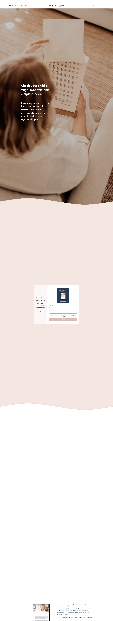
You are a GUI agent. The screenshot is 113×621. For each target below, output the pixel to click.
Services (6, 5)
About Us (11, 5)
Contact (26, 5)
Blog (22, 5)
